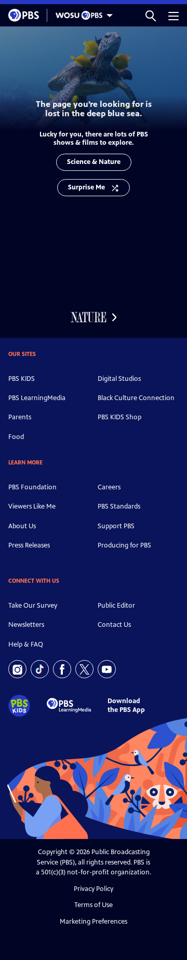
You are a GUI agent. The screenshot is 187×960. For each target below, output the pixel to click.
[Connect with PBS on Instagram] (17, 669)
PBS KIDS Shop (119, 417)
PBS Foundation (32, 487)
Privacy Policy (93, 889)
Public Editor (116, 605)
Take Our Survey (32, 605)
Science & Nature (94, 162)
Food (16, 437)
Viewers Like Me (32, 506)
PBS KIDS (21, 379)
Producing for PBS (124, 545)
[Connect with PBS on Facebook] (62, 669)
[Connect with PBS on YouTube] (107, 669)
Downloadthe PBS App (126, 705)
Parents (19, 417)
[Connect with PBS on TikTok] (40, 669)
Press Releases (29, 545)
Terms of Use (93, 905)
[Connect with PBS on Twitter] (84, 669)
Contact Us (114, 625)
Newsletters (26, 625)
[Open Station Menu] (81, 15)
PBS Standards (119, 506)
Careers (109, 487)
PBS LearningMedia (36, 398)
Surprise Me (86, 187)
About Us (22, 526)
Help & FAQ (25, 644)
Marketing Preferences (93, 921)
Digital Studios (119, 379)
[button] (150, 15)
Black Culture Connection (136, 398)
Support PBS (116, 526)
